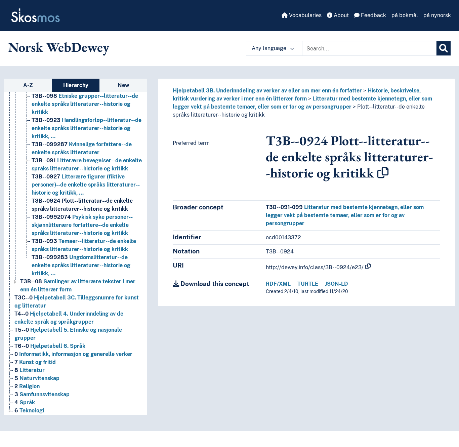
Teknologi (29, 410)
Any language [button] (270, 48)
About (340, 15)
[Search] (443, 48)
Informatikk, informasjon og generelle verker (73, 354)
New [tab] (123, 85)
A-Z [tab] (28, 85)
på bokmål (404, 15)
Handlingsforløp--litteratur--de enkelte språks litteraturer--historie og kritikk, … (86, 128)
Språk (24, 402)
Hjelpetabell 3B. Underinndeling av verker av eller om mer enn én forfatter (267, 90)
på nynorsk (437, 15)
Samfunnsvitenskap (42, 394)
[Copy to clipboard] (383, 173)
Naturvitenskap (36, 378)
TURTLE (307, 284)
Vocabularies (305, 15)
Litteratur (29, 370)
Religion (27, 386)
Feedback (373, 15)
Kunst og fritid (35, 362)
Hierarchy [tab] (75, 85)
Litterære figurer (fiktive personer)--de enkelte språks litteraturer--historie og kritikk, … (86, 184)
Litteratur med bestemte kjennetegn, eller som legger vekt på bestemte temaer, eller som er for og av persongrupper (345, 215)
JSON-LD (336, 284)
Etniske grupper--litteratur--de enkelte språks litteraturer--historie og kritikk (85, 104)
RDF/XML (278, 284)
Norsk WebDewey (58, 47)
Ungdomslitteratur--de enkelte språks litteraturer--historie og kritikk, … (81, 265)
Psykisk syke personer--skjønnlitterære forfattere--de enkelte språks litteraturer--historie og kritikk (82, 225)
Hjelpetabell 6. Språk (49, 346)
